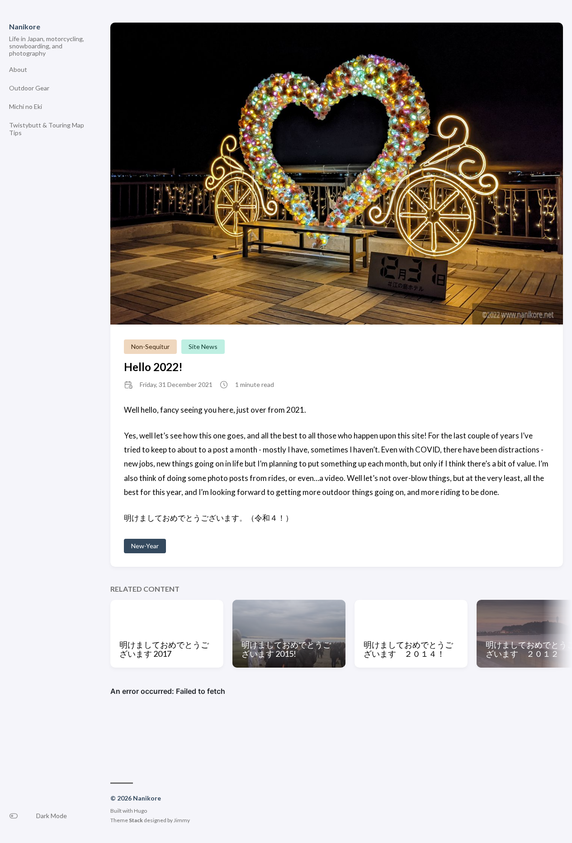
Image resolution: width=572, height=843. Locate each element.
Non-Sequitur (150, 346)
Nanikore (24, 26)
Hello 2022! (153, 366)
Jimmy (182, 820)
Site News (203, 346)
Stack (136, 820)
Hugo (140, 810)
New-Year (145, 546)
